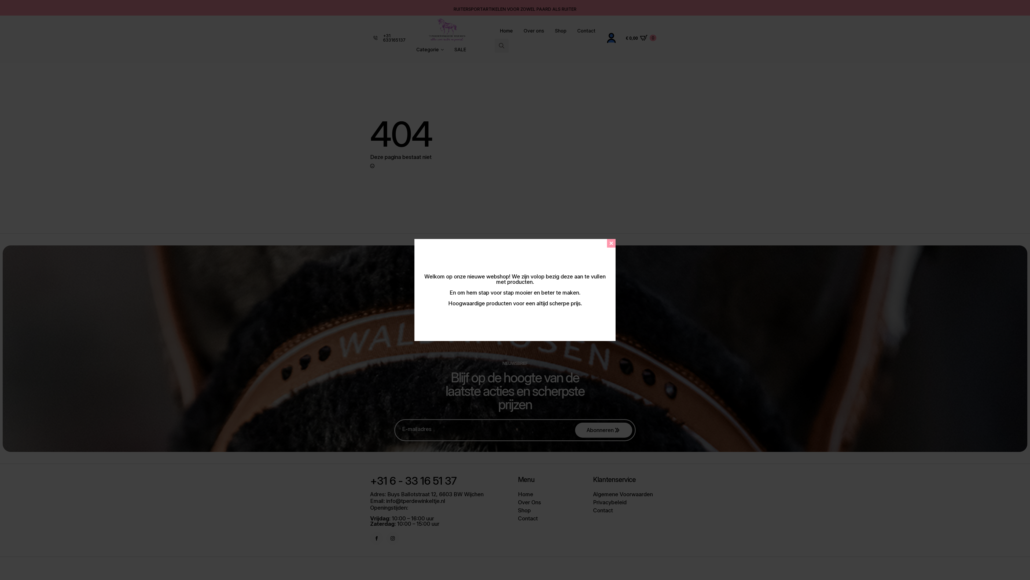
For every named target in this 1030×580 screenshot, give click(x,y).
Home (506, 31)
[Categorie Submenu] (444, 49)
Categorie (427, 49)
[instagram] (392, 538)
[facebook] (376, 538)
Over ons (534, 31)
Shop (560, 31)
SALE (460, 49)
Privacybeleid (610, 502)
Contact (586, 31)
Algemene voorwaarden (623, 494)
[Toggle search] (502, 46)
